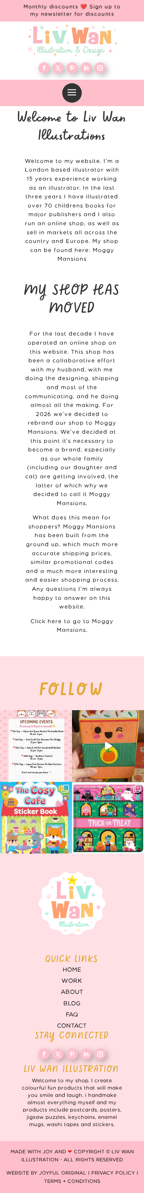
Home (72, 970)
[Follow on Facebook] (44, 67)
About (72, 992)
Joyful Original (62, 1173)
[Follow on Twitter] (58, 67)
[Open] (36, 746)
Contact (72, 1026)
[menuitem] (72, 93)
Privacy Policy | (114, 1173)
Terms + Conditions (72, 1181)
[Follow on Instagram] (100, 67)
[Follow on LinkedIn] (86, 67)
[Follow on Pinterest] (72, 67)
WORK (72, 981)
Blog (71, 1003)
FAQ (72, 1015)
